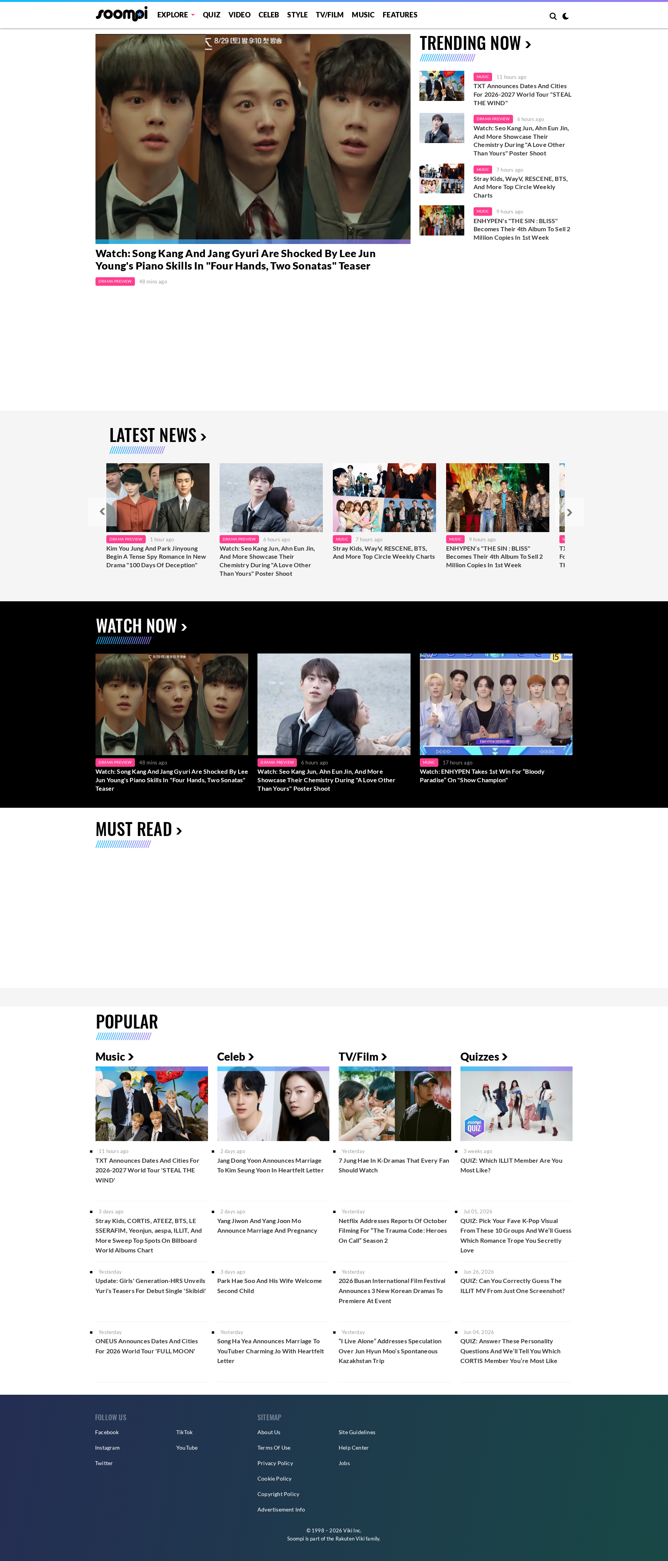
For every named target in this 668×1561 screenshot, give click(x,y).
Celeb (269, 14)
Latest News (152, 434)
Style (297, 14)
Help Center (354, 1447)
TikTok (184, 1432)
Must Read (133, 828)
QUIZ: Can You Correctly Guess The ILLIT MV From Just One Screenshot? (512, 1285)
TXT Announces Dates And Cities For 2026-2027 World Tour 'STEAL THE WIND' (147, 1170)
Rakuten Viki (350, 1538)
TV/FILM (330, 14)
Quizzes (479, 1056)
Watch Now (136, 625)
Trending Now (470, 42)
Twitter (104, 1463)
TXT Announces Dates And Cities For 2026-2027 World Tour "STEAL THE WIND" (522, 94)
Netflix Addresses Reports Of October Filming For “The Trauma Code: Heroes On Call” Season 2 (393, 1230)
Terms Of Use (273, 1447)
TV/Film (358, 1056)
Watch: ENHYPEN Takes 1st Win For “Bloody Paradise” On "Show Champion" (482, 775)
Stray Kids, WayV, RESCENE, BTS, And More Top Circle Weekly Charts (521, 187)
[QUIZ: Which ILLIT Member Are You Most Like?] (516, 1103)
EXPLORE (172, 14)
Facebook (107, 1432)
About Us (269, 1432)
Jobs (344, 1463)
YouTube (187, 1447)
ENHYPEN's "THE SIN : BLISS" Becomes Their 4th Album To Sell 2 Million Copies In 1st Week (522, 229)
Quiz (211, 14)
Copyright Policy (278, 1494)
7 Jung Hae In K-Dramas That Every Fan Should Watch (394, 1165)
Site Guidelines (357, 1432)
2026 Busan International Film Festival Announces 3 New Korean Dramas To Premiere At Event (392, 1290)
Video (239, 14)
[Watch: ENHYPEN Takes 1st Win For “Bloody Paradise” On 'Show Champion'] (496, 704)
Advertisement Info (281, 1509)
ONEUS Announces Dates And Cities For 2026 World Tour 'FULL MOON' (146, 1346)
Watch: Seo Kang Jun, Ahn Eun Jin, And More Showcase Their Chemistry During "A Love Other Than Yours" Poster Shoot (521, 140)
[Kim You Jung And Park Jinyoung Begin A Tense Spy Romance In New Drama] (158, 497)
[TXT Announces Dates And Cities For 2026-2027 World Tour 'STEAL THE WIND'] (441, 86)
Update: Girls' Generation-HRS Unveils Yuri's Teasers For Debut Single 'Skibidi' (150, 1285)
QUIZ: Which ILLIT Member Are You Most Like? (511, 1165)
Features (400, 14)
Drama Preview (115, 281)
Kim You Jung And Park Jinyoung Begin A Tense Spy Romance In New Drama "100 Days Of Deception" (156, 556)
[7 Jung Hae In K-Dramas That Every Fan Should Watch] (395, 1103)
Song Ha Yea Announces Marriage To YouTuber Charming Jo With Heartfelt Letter (270, 1350)
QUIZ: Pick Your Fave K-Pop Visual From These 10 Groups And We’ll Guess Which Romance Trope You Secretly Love (516, 1235)
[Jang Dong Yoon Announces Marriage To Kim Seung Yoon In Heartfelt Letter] (273, 1103)
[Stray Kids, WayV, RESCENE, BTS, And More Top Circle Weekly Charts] (441, 179)
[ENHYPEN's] (497, 497)
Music (363, 14)
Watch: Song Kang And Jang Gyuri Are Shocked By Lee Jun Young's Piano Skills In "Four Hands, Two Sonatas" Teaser (235, 259)
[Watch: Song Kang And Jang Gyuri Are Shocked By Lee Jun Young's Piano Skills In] (253, 139)
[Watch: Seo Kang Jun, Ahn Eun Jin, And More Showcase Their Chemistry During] (271, 497)
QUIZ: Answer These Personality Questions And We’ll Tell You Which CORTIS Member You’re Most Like (510, 1350)
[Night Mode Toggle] (566, 17)
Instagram (107, 1447)
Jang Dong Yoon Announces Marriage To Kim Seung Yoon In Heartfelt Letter (270, 1165)
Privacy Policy (275, 1463)
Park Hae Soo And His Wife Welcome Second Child (269, 1285)
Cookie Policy (274, 1478)
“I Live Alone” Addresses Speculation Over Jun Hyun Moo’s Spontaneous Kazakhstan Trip (390, 1350)
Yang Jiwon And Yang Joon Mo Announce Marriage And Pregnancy (267, 1225)
